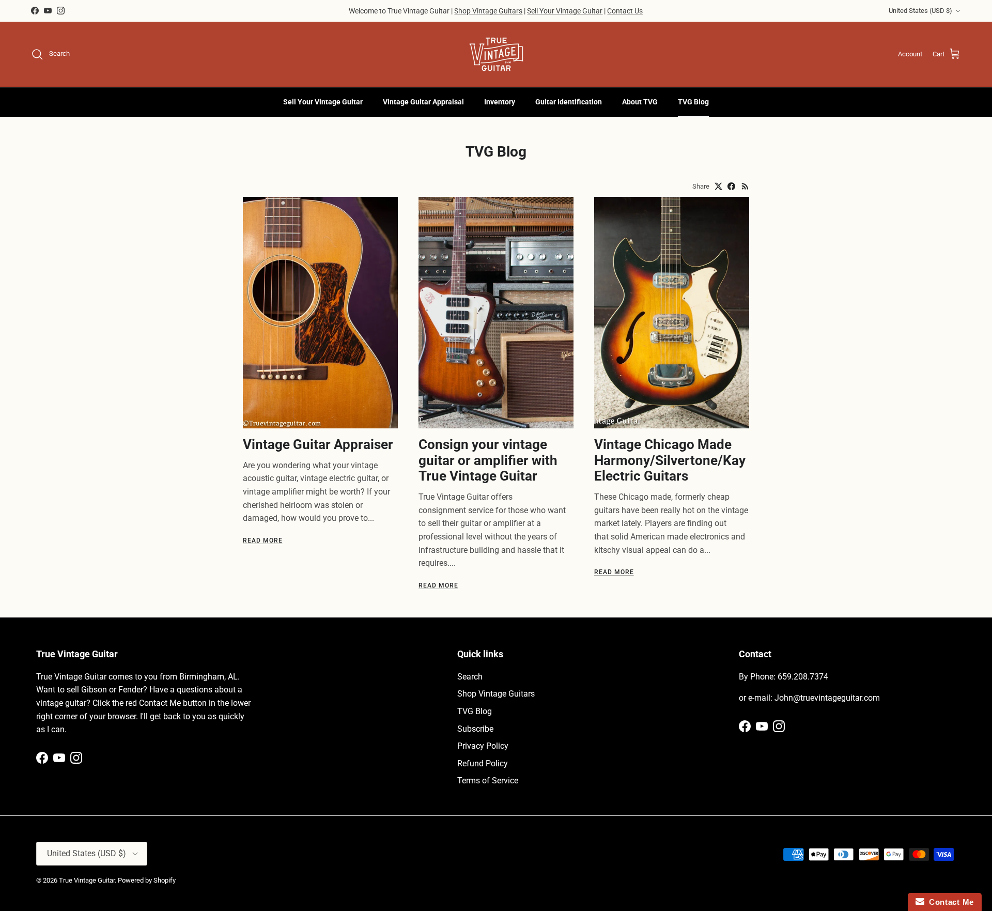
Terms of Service (487, 780)
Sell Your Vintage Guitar (564, 11)
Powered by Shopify (147, 880)
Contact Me (949, 902)
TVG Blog (693, 102)
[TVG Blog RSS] (745, 186)
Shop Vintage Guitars (488, 11)
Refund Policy (482, 763)
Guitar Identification (568, 102)
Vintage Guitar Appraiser (318, 444)
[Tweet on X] (718, 186)
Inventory (499, 102)
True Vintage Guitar (87, 880)
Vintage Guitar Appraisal (423, 102)
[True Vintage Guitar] (496, 54)
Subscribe (475, 729)
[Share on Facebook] (731, 186)
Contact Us (625, 11)
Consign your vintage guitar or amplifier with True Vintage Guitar (488, 460)
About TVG (640, 102)
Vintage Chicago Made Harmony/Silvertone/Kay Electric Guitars (670, 460)
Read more (263, 540)
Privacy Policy (482, 746)
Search (470, 677)
